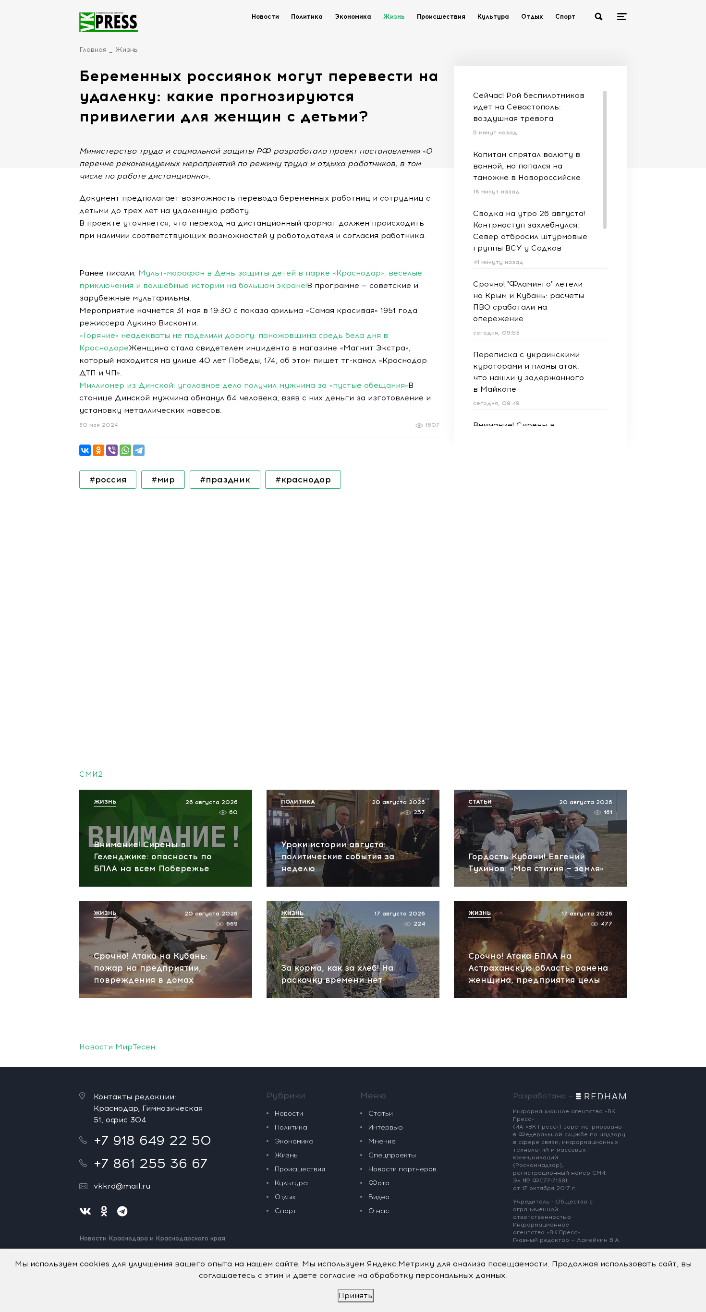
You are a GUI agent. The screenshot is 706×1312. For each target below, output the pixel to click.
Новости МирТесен (117, 1046)
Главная (93, 50)
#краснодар (303, 479)
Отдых (532, 16)
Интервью (385, 1127)
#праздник (225, 479)
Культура (493, 16)
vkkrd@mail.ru (122, 1186)
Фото (379, 1183)
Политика (307, 16)
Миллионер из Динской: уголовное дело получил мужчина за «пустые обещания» (243, 385)
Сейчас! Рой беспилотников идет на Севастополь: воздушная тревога (528, 107)
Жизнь (394, 16)
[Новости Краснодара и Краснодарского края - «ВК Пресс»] (108, 22)
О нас (378, 1211)
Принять (356, 1295)
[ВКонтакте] (85, 450)
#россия (107, 479)
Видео (379, 1197)
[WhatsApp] (125, 450)
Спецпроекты (392, 1155)
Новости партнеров (402, 1169)
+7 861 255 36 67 (150, 1163)
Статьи (380, 1113)
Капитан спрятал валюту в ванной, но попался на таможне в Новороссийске (527, 166)
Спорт (565, 16)
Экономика (353, 16)
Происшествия (441, 16)
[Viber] (112, 450)
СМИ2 (91, 774)
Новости (265, 16)
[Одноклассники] (98, 450)
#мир (163, 479)
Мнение (382, 1141)
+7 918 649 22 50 (152, 1140)
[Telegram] (139, 450)
